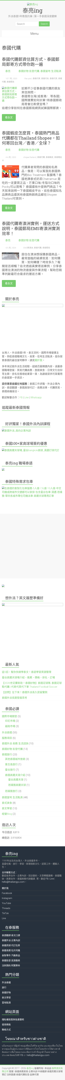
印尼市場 (10, 720)
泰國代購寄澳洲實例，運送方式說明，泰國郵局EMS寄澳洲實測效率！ (31, 228)
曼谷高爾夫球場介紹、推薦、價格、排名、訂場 (28, 677)
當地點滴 (6, 1002)
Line (26, 397)
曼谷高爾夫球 (15, 779)
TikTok (5, 913)
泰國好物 (6, 992)
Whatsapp (36, 397)
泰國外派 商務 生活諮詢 (15, 743)
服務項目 (7, 737)
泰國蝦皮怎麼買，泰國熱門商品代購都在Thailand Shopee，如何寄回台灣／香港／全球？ (31, 138)
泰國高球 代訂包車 (11, 945)
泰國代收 (45, 78)
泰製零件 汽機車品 (11, 955)
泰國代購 (41, 157)
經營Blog (7, 813)
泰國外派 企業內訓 (11, 940)
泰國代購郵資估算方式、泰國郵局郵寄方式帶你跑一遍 (30, 62)
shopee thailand (29, 157)
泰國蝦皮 (49, 157)
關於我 (38, 360)
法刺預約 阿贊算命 (11, 965)
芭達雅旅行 (11, 791)
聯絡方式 (6, 1029)
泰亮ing (32, 10)
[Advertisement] (32, 546)
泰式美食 (7, 802)
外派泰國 (7, 732)
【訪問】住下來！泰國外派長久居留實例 (24, 692)
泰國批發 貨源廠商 (11, 960)
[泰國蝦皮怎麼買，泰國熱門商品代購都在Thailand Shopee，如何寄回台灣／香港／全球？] (10, 166)
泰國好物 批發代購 (28, 71)
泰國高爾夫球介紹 (15, 775)
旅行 (4, 987)
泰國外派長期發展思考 (14, 697)
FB (21, 397)
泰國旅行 (7, 754)
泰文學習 (7, 808)
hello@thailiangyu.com (13, 882)
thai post (28, 78)
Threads (6, 908)
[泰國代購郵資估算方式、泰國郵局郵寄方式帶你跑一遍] (10, 88)
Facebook (7, 893)
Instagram (7, 898)
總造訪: (6, 837)
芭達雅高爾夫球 (17, 784)
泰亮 (7, 71)
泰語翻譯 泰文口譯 (11, 935)
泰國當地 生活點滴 (50, 71)
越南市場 (10, 726)
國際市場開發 (9, 716)
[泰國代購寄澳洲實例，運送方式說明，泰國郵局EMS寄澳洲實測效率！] (10, 254)
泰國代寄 (36, 78)
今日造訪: (7, 832)
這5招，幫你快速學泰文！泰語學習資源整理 (26, 672)
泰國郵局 (10, 82)
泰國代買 (53, 78)
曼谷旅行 (10, 769)
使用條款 (6, 1024)
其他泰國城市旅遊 (15, 759)
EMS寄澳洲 (28, 248)
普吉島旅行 (11, 764)
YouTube (6, 903)
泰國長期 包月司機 (11, 950)
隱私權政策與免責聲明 (13, 1019)
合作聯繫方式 (8, 872)
